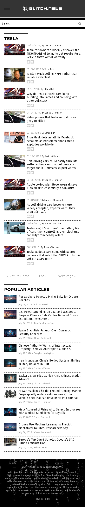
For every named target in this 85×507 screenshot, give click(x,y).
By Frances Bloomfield (52, 200)
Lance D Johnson (42, 402)
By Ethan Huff (47, 89)
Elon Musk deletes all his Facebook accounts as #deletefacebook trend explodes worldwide (50, 141)
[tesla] (42, 12)
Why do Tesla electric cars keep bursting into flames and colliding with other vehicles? (52, 97)
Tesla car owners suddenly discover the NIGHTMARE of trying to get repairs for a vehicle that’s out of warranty (53, 53)
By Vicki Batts (48, 69)
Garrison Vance (42, 368)
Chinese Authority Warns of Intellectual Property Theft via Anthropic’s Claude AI (45, 347)
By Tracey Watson (50, 247)
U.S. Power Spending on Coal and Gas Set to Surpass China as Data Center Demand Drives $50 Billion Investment (48, 315)
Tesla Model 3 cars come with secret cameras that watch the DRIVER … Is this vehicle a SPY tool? (53, 255)
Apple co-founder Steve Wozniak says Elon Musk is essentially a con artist (52, 186)
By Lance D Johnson (52, 45)
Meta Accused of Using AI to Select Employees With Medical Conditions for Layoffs (49, 411)
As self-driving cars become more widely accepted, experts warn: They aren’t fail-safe (51, 208)
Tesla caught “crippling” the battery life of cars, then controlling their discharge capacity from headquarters (53, 232)
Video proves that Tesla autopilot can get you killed (51, 119)
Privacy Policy (42, 498)
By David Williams (50, 156)
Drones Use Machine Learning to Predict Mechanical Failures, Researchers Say (45, 426)
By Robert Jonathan (52, 223)
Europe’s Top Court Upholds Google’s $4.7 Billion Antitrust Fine (46, 441)
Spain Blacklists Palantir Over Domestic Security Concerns (45, 332)
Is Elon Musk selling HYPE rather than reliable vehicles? (52, 75)
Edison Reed (41, 304)
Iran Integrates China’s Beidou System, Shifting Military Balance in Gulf (49, 362)
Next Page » (67, 276)
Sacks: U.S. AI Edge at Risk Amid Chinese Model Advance (49, 377)
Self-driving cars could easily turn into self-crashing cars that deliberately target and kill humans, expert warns (52, 164)
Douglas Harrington (44, 323)
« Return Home (18, 276)
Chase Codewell (42, 338)
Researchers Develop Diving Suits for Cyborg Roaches (48, 298)
